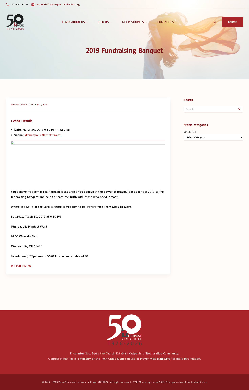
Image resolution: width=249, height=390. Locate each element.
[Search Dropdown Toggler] (215, 22)
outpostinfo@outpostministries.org (58, 4)
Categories (190, 131)
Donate (232, 21)
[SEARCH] (239, 109)
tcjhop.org (164, 358)
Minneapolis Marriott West (43, 135)
